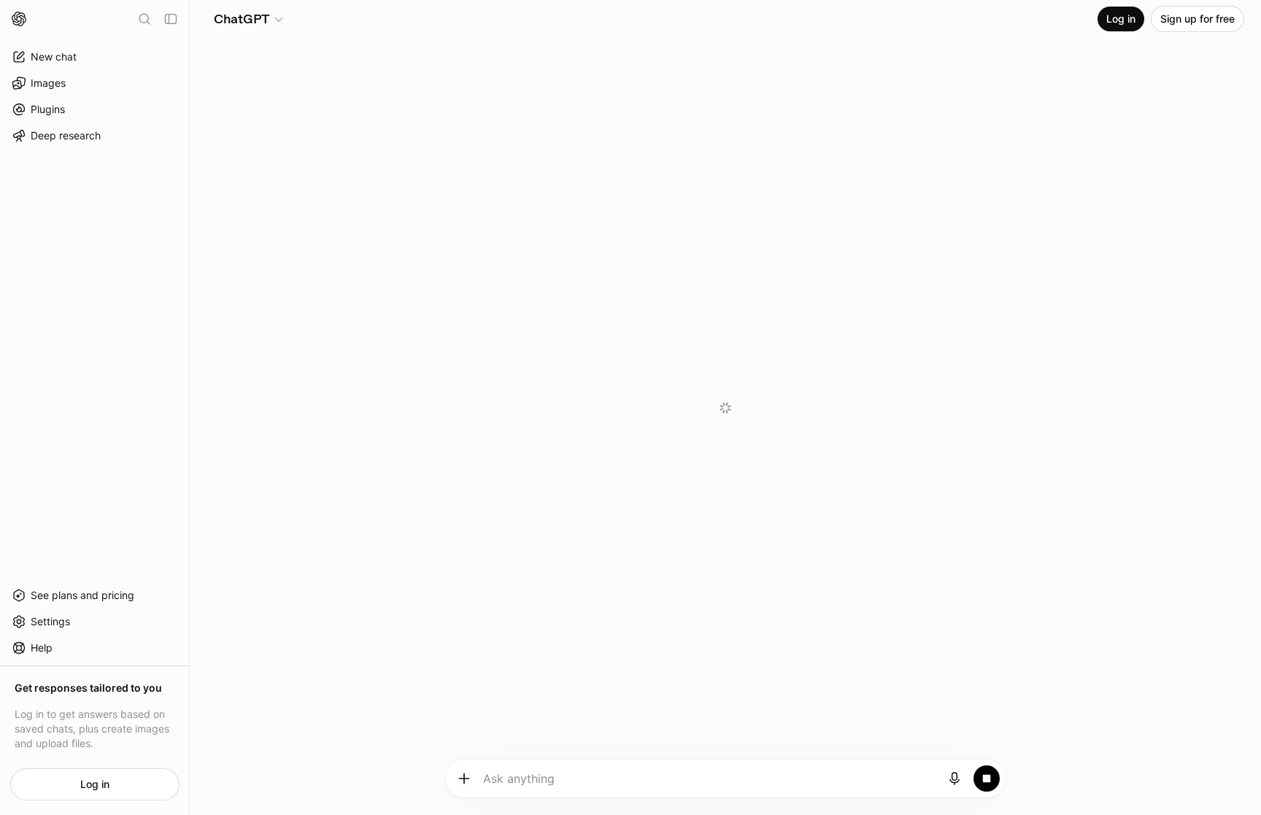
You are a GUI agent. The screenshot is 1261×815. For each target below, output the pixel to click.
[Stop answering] (986, 778)
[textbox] (709, 783)
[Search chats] (144, 19)
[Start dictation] (954, 778)
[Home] (19, 19)
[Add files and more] (464, 778)
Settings (50, 621)
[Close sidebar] (171, 19)
